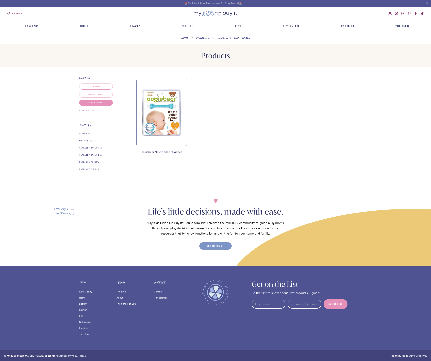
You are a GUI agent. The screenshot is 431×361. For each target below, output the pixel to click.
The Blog (402, 26)
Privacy (72, 355)
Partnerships (160, 297)
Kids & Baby (30, 26)
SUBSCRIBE (335, 304)
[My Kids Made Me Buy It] (215, 13)
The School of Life (126, 303)
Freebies (347, 26)
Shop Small (96, 103)
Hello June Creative (414, 355)
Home (84, 26)
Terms (82, 355)
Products (203, 38)
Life (238, 26)
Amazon (96, 86)
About (120, 297)
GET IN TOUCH (216, 246)
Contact (158, 291)
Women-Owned (96, 94)
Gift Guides (291, 26)
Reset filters (87, 111)
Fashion (187, 26)
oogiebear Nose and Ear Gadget (161, 152)
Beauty (135, 26)
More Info (161, 144)
